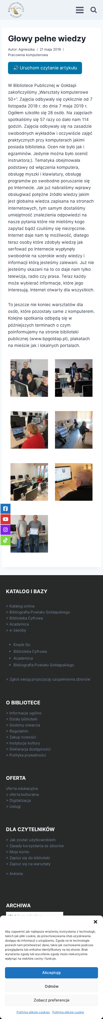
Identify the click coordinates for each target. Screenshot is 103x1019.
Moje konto (19, 851)
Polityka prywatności (28, 755)
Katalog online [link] (22, 606)
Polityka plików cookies (33, 1012)
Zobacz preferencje (52, 1000)
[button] (95, 921)
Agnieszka (26, 49)
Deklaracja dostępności (30, 749)
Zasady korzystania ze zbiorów (37, 845)
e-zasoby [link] (18, 630)
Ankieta (16, 873)
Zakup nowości (23, 737)
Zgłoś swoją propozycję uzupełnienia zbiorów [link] (50, 679)
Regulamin (19, 731)
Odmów (51, 986)
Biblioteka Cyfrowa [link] (26, 618)
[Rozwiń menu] (80, 10)
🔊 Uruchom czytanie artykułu (45, 67)
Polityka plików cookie (68, 1012)
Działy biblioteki (24, 719)
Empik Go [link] (22, 644)
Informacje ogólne (26, 713)
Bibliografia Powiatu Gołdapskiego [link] (40, 612)
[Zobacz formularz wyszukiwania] (93, 10)
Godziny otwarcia (25, 725)
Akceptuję (51, 972)
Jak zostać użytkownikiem (33, 839)
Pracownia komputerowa (28, 55)
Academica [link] (19, 624)
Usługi (15, 806)
